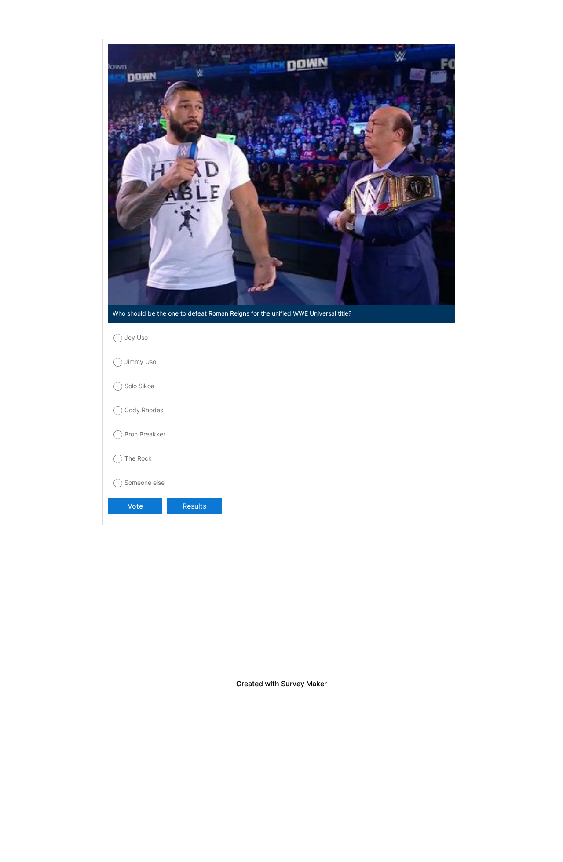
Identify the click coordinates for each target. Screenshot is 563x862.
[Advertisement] (140, 606)
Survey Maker (304, 683)
